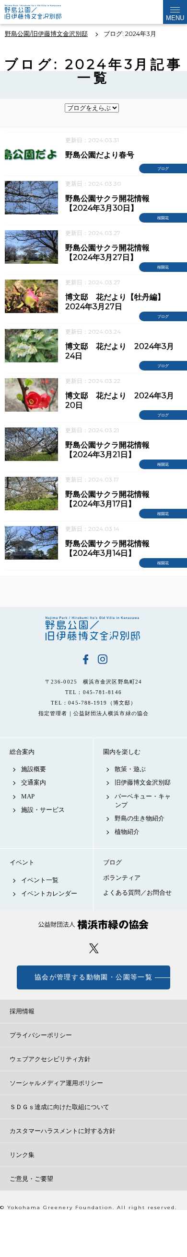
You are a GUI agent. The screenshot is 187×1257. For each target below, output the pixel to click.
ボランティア (121, 877)
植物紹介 (127, 831)
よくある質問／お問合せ (137, 892)
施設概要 (33, 769)
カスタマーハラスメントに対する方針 (63, 1130)
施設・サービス (43, 809)
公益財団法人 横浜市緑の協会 (93, 925)
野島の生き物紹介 (139, 818)
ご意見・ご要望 (31, 1178)
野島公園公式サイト (40, 12)
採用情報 (22, 1011)
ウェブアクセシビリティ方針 (50, 1059)
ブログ (112, 862)
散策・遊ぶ (130, 769)
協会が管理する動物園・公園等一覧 (93, 977)
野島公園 (93, 628)
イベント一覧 (39, 880)
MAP (28, 796)
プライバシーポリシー (41, 1035)
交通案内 (33, 782)
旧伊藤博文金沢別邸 (143, 782)
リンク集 (22, 1154)
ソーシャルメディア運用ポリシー (56, 1083)
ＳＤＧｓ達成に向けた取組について (59, 1107)
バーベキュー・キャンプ (143, 800)
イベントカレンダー (49, 893)
